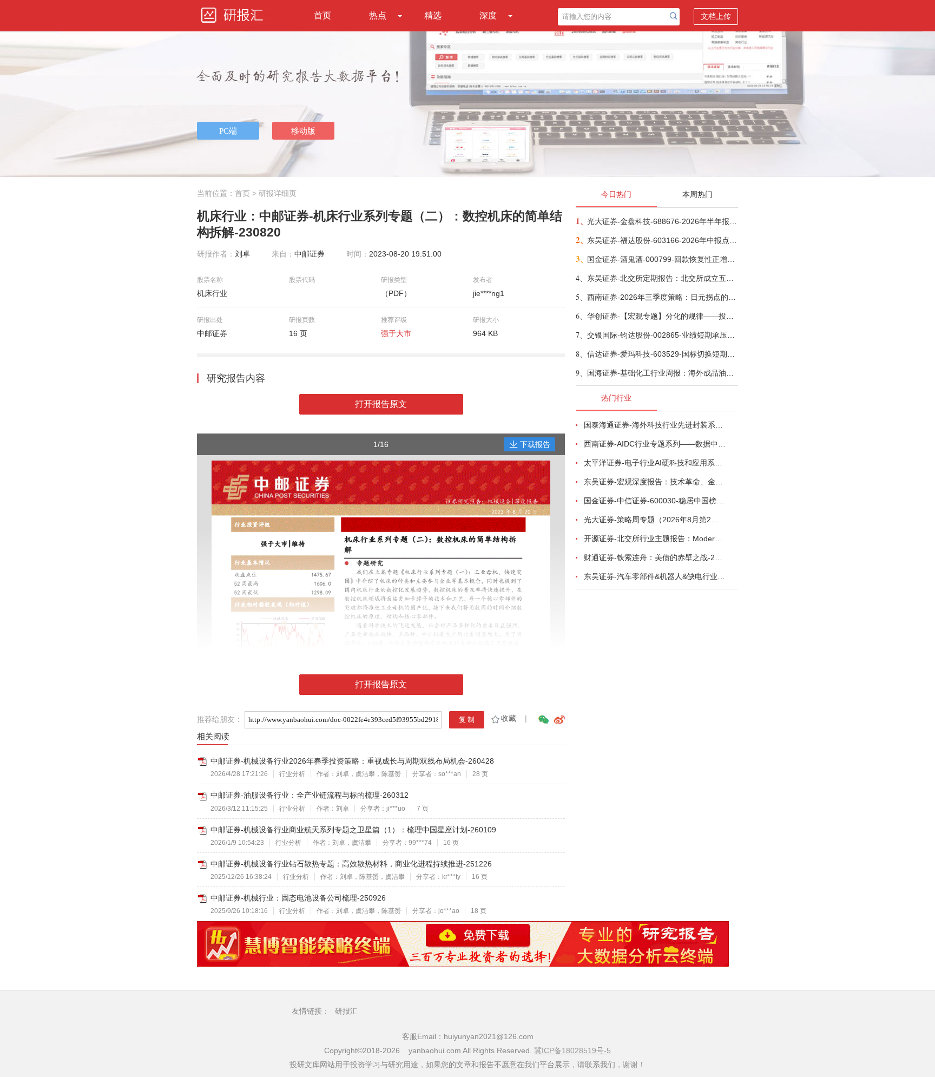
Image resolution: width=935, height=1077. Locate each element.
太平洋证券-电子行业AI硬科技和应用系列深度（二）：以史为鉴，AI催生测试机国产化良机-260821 (655, 462)
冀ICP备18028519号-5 (572, 1050)
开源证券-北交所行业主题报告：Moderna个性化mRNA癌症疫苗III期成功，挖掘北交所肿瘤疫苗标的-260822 (655, 538)
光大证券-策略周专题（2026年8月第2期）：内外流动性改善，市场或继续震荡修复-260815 (655, 519)
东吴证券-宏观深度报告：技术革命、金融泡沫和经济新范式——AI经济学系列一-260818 (655, 481)
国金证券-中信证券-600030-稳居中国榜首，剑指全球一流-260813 (655, 500)
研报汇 (346, 1011)
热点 (377, 15)
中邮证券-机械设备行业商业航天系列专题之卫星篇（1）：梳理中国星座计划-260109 (353, 829)
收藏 (508, 718)
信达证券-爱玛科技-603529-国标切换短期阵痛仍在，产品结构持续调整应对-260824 (662, 354)
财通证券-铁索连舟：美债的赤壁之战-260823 (655, 557)
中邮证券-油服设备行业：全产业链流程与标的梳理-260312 (309, 795)
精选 (433, 15)
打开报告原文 (381, 404)
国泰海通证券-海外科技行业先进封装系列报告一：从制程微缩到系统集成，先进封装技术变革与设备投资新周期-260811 (655, 425)
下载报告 (535, 444)
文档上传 (716, 16)
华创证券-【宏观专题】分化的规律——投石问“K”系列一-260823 (662, 316)
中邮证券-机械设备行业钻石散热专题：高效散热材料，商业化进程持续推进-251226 (351, 863)
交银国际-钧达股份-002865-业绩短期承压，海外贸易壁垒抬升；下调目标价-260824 (662, 335)
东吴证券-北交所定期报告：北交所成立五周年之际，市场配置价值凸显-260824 (662, 278)
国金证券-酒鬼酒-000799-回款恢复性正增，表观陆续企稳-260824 (662, 259)
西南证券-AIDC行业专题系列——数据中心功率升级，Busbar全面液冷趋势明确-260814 (655, 443)
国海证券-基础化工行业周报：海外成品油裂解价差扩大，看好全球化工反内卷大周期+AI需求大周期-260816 (662, 373)
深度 (488, 15)
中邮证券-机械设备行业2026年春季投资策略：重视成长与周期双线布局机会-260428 (352, 761)
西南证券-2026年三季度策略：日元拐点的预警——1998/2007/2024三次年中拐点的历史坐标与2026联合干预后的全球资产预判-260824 (662, 297)
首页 (322, 15)
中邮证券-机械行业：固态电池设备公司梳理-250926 (298, 898)
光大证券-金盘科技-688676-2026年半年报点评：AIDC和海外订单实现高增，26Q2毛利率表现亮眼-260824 (662, 221)
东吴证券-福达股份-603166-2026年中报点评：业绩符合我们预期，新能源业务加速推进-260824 (662, 240)
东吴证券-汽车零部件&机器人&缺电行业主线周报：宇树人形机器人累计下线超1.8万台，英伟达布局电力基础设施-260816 (655, 576)
